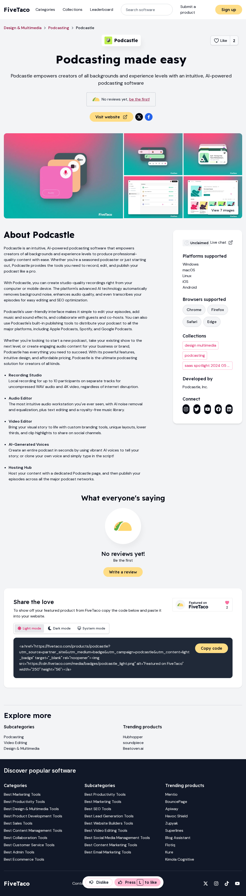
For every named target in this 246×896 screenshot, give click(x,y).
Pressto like (141, 882)
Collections (72, 9)
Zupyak (171, 823)
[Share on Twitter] (139, 117)
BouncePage (176, 801)
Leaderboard (101, 9)
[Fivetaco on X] (205, 883)
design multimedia (200, 345)
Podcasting (58, 27)
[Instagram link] (186, 409)
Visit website (107, 116)
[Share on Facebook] (149, 117)
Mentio (171, 794)
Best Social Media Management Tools (117, 837)
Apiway (171, 808)
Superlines (174, 830)
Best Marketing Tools (22, 794)
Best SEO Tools (98, 808)
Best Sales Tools (18, 823)
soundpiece (133, 742)
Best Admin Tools (19, 852)
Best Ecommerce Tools (24, 859)
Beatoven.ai (133, 748)
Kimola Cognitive (179, 859)
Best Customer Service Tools (29, 844)
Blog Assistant (178, 837)
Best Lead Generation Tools (109, 816)
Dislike (102, 882)
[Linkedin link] (229, 409)
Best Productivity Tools (24, 801)
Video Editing (15, 742)
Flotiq (170, 844)
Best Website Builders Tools (109, 823)
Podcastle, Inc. (195, 386)
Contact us (82, 883)
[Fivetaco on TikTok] (227, 883)
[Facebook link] (218, 409)
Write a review (123, 572)
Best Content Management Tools (33, 830)
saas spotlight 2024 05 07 (208, 365)
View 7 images (222, 210)
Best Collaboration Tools (25, 837)
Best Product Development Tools (33, 816)
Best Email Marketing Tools (108, 852)
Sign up (228, 9)
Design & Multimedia (23, 27)
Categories (45, 9)
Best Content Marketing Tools (111, 844)
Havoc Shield (176, 816)
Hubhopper (133, 736)
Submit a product (188, 9)
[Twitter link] (196, 409)
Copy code (211, 648)
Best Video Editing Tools (106, 830)
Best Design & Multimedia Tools (31, 808)
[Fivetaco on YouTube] (237, 883)
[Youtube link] (207, 409)
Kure (169, 852)
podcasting (195, 355)
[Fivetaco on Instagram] (216, 883)
